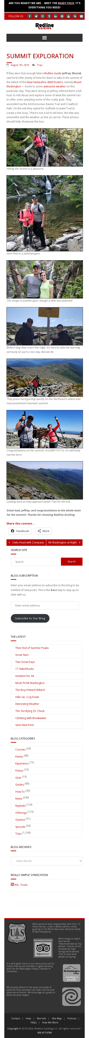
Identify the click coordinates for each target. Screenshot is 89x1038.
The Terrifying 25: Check (29, 711)
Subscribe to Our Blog (30, 618)
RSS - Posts (20, 885)
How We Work (50, 1022)
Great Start (22, 655)
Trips (39, 65)
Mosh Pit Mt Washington (29, 683)
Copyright (13, 1028)
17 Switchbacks (24, 669)
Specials (20, 827)
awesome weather (54, 86)
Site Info (41, 1018)
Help (28, 1018)
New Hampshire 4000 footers (45, 82)
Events (19, 756)
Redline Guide (52, 73)
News (18, 798)
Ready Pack (66, 3)
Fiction (19, 770)
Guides (19, 784)
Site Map (57, 1018)
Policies (71, 1018)
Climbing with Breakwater (30, 718)
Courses (20, 749)
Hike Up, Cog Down (27, 697)
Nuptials (20, 806)
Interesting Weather (27, 704)
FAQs (34, 1022)
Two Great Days (25, 662)
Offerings (21, 813)
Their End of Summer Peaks (32, 648)
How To (20, 792)
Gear (18, 778)
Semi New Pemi (24, 725)
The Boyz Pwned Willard (30, 690)
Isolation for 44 (24, 676)
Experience (22, 763)
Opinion (20, 819)
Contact (15, 1018)
